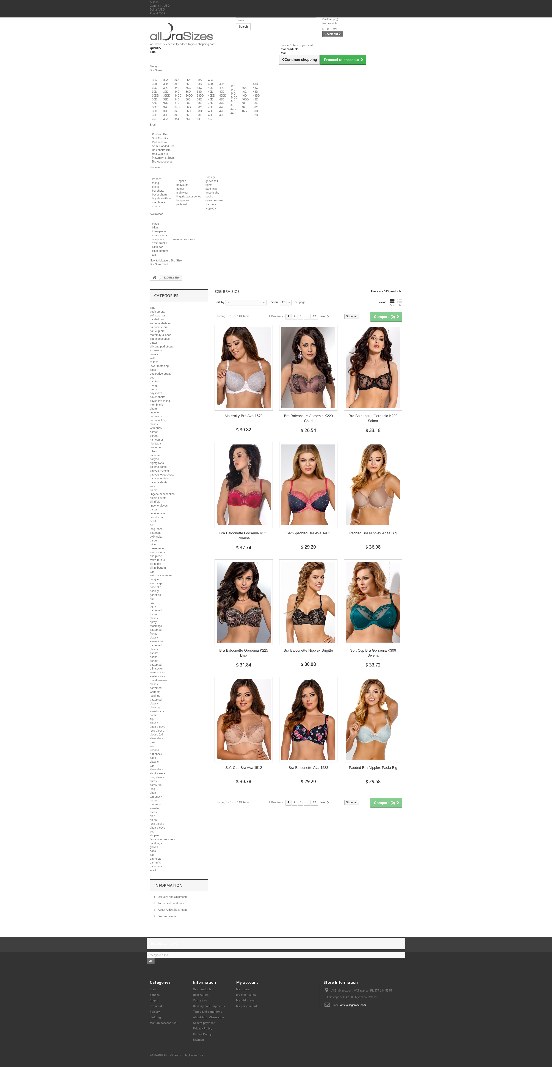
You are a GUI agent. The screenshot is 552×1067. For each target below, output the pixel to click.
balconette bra (159, 327)
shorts (156, 206)
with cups (156, 428)
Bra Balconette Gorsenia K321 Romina (243, 535)
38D (199, 91)
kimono (154, 750)
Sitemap (198, 1039)
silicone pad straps (161, 346)
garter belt (211, 181)
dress (153, 812)
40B (210, 84)
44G (233, 109)
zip (152, 719)
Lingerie (181, 181)
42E (221, 99)
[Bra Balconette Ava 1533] (308, 719)
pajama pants (158, 466)
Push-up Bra (160, 134)
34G (177, 107)
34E (176, 99)
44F (233, 105)
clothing (155, 707)
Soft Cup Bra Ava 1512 (243, 768)
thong (155, 183)
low (152, 602)
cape (153, 757)
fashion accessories (162, 839)
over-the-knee (214, 200)
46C (244, 91)
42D (221, 91)
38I (199, 115)
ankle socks (157, 676)
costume (155, 447)
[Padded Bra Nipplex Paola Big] (373, 719)
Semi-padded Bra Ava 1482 (308, 533)
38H (199, 111)
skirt (152, 816)
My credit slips (246, 995)
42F (221, 103)
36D (188, 91)
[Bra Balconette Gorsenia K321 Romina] (244, 485)
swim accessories (183, 239)
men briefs (158, 202)
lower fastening (159, 366)
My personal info (247, 1006)
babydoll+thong (159, 470)
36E (188, 99)
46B (244, 87)
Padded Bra (159, 142)
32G (165, 107)
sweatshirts (157, 711)
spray (153, 622)
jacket (153, 800)
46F (244, 107)
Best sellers (201, 995)
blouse (154, 722)
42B (221, 84)
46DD (245, 99)
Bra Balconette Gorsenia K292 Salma (373, 418)
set (152, 377)
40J (210, 118)
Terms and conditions (171, 903)
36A (188, 80)
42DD (222, 95)
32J (165, 118)
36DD (189, 95)
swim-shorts (159, 235)
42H (221, 111)
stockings (211, 188)
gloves (154, 847)
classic (154, 424)
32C (165, 87)
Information (168, 885)
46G (244, 111)
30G (154, 107)
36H (188, 111)
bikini (155, 227)
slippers (155, 835)
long (152, 788)
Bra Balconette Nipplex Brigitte (308, 650)
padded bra (157, 319)
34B (176, 84)
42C (221, 87)
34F (176, 103)
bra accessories (160, 338)
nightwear (182, 192)
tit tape (154, 362)
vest (152, 746)
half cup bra (157, 331)
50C (255, 107)
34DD (177, 95)
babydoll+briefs (159, 478)
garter (153, 509)
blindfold (155, 501)
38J (199, 118)
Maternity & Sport (163, 157)
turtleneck (156, 754)
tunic (153, 742)
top (154, 254)
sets (152, 486)
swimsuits (156, 536)
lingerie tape (157, 513)
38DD (200, 95)
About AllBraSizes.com (172, 909)
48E (255, 99)
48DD (256, 95)
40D (210, 91)
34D (176, 91)
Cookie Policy (202, 1034)
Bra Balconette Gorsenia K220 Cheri (308, 418)
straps (154, 342)
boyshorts (158, 190)
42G (221, 107)
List (399, 305)
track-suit (156, 804)
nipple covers (158, 497)
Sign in (154, 1)
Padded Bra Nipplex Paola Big (373, 768)
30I (154, 115)
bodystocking (158, 420)
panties (154, 381)
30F (154, 103)
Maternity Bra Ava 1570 (243, 416)
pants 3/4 (156, 785)
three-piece (159, 231)
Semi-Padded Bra (163, 146)
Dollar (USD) (157, 9)
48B (255, 84)
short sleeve (157, 726)
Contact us (200, 1000)
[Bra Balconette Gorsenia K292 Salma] (373, 367)
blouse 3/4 (156, 734)
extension (156, 350)
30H (154, 111)
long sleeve (157, 730)
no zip (153, 715)
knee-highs (212, 192)
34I (176, 115)
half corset (156, 439)
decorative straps (160, 373)
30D (154, 91)
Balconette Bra (161, 150)
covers (154, 354)
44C (233, 89)
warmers (210, 204)
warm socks (157, 672)
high (152, 598)
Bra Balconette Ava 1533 (308, 768)
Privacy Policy (202, 1028)
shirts (153, 819)
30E (154, 99)
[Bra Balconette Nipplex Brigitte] (308, 602)
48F (255, 103)
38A (199, 80)
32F (165, 103)
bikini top (157, 247)
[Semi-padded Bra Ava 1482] (308, 485)
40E (210, 99)
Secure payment (167, 916)
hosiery (154, 591)
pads (153, 369)
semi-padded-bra (160, 323)
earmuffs (155, 862)
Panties (157, 179)
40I (210, 115)
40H (210, 111)
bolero (153, 490)
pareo (155, 223)
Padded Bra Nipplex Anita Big (373, 533)
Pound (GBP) (158, 13)
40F (210, 103)
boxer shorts (160, 194)
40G (210, 107)
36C (188, 87)
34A (176, 80)
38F (199, 103)
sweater (155, 808)
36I (188, 115)
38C (199, 87)
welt (152, 358)
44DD (234, 97)
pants (153, 781)
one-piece (158, 239)
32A (165, 80)
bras (152, 307)
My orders (242, 989)
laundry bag (157, 517)
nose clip (155, 587)
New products (202, 989)
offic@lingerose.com (353, 1005)
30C (154, 87)
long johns (182, 200)
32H (165, 111)
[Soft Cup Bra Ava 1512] (244, 719)
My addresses (245, 1000)
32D (165, 91)
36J (188, 118)
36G (188, 107)
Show (274, 302)
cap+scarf (156, 858)
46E (244, 103)
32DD (166, 95)
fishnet (154, 614)
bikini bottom (160, 250)
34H (176, 111)
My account (247, 982)
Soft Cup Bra (160, 138)
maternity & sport (160, 334)
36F (188, 103)
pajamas (155, 455)
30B (154, 84)
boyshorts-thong (162, 198)
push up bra (157, 311)
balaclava (156, 866)
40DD (211, 95)
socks (209, 196)
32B (165, 84)
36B (188, 84)
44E (233, 101)
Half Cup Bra (160, 153)
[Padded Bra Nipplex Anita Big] (373, 485)
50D (255, 111)
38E (199, 99)
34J (176, 118)
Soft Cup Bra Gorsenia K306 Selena (373, 652)
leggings (210, 208)
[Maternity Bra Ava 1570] (244, 367)
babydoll (155, 459)
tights (208, 184)
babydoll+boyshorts (162, 474)
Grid (392, 305)
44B (233, 86)
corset (180, 188)
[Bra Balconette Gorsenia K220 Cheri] (308, 367)
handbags (156, 843)
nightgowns (157, 463)
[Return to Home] (154, 277)
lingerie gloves (159, 505)
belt (152, 525)
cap (152, 854)
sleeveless (156, 738)
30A (154, 80)
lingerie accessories (188, 196)
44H (233, 113)
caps (153, 851)
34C (176, 87)
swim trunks (159, 243)
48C (255, 87)
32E (165, 99)
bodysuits (182, 184)
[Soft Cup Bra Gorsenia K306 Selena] (373, 602)
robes (153, 451)
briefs (155, 186)
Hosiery (210, 177)
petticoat (181, 204)
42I (221, 115)
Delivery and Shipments (172, 896)
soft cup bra (157, 315)
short (153, 792)
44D (233, 93)
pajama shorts (159, 482)
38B (199, 84)
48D (255, 91)
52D (255, 115)
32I (165, 115)
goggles (155, 579)
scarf (153, 521)
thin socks (156, 668)
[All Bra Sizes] (190, 31)
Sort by (219, 302)
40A (210, 80)
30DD (155, 95)
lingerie (154, 412)
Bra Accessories (162, 161)
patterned (156, 610)
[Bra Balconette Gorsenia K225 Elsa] (244, 602)
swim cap (156, 583)
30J (154, 118)
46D (244, 95)
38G (199, 107)
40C (210, 87)
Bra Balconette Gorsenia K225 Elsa (243, 652)
